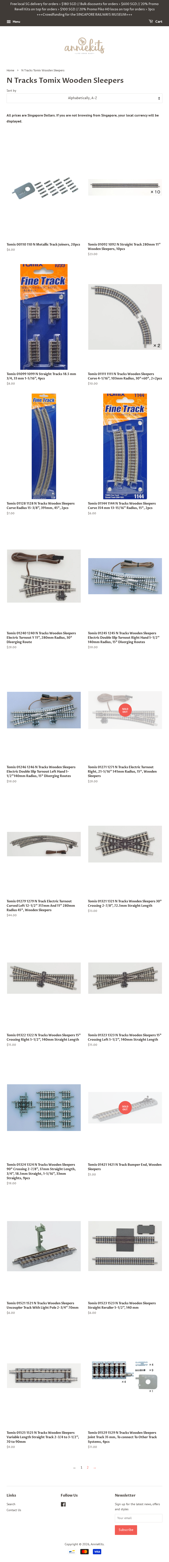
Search (11, 1504)
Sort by (11, 90)
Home (10, 70)
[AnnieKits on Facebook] (63, 1505)
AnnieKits (97, 1544)
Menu (16, 22)
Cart (158, 22)
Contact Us (14, 1510)
